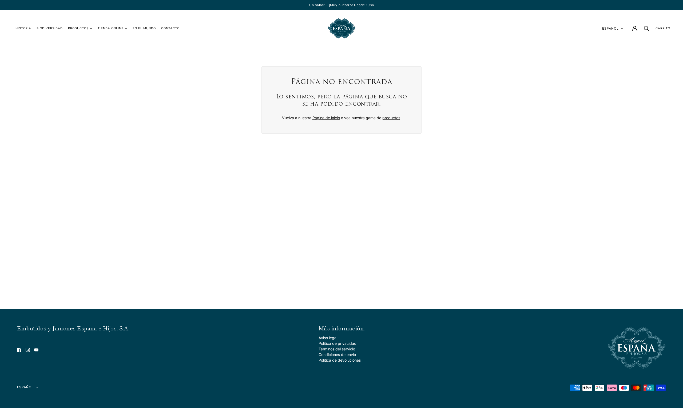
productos (391, 117)
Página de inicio (326, 117)
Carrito (663, 28)
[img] (19, 349)
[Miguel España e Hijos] (341, 28)
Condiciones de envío (337, 354)
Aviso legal (328, 337)
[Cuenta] (634, 28)
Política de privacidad (337, 343)
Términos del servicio (337, 349)
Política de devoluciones (340, 360)
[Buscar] (646, 28)
